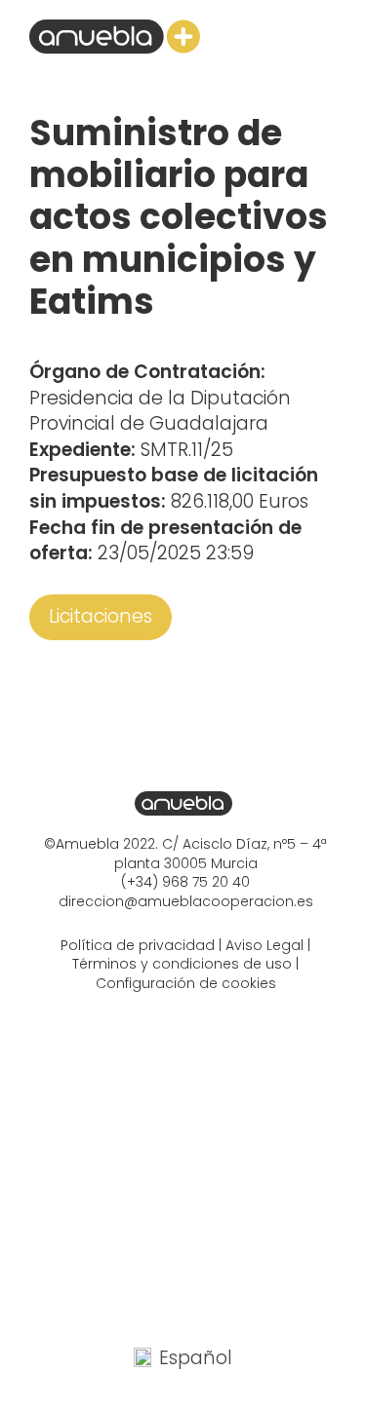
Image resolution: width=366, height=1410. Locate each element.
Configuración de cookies (186, 983)
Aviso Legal (264, 945)
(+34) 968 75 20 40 (185, 882)
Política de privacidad (138, 945)
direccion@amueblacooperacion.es (186, 901)
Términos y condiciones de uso (182, 963)
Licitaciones (100, 616)
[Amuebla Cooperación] (114, 36)
